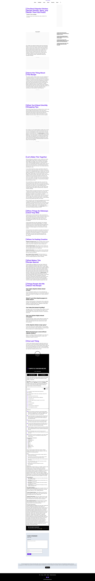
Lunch (44, 2)
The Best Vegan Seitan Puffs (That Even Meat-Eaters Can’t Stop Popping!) (62, 44)
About (57, 2)
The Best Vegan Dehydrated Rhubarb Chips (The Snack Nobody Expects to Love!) (63, 33)
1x (44, 388)
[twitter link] (46, 577)
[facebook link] (48, 577)
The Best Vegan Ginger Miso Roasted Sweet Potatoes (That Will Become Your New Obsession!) (63, 40)
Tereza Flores (39, 371)
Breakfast (39, 2)
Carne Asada (42, 205)
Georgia (35, 14)
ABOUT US (47, 567)
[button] (60, 2)
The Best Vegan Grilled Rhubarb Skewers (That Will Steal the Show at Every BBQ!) (62, 37)
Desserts (52, 2)
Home (35, 2)
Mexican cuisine (43, 272)
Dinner (48, 2)
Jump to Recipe (37, 31)
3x (47, 388)
